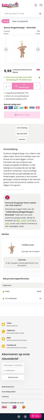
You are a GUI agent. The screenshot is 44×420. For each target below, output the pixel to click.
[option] (22, 49)
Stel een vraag (22, 114)
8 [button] (30, 61)
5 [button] (23, 61)
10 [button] (22, 64)
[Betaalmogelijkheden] (4, 407)
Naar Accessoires (20, 21)
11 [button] (24, 64)
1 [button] (14, 61)
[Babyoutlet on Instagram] (19, 416)
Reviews (22, 139)
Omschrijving (22, 128)
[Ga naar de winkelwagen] (36, 5)
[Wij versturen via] (24, 407)
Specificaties (22, 134)
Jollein (37, 34)
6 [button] (25, 61)
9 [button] (20, 64)
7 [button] (28, 61)
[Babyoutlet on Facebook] (25, 416)
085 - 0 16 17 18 (22, 220)
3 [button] (18, 61)
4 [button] (21, 61)
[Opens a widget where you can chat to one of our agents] (35, 416)
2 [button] (16, 61)
